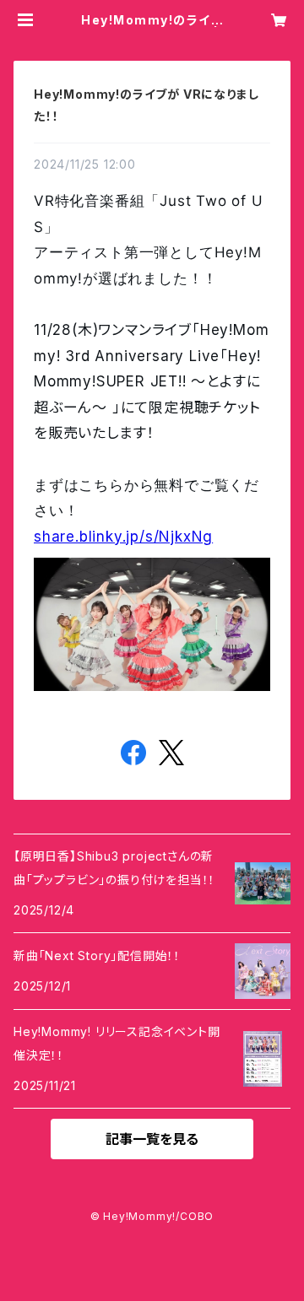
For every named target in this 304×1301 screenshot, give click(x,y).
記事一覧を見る (152, 1139)
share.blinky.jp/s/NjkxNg (123, 536)
